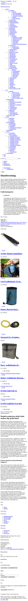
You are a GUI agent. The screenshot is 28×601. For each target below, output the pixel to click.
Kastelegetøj (12, 65)
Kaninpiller (12, 121)
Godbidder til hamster (15, 138)
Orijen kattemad (16, 95)
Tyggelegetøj (13, 60)
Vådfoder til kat (14, 96)
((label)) (2, 575)
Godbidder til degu (14, 141)
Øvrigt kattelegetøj (14, 114)
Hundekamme (16, 73)
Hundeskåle (12, 29)
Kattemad (10, 91)
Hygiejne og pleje (12, 68)
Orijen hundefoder (17, 14)
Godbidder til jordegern (15, 145)
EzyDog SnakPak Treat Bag (11, 404)
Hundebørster (16, 72)
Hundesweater (16, 40)
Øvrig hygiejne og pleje (15, 88)
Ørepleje (12, 80)
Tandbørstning (13, 77)
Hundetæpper (13, 56)
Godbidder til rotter (14, 142)
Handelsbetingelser (8, 516)
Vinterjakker (15, 41)
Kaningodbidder (10, 122)
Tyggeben (12, 24)
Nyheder (6, 508)
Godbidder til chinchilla (15, 139)
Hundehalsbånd (13, 32)
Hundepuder (12, 55)
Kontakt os (6, 521)
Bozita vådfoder (16, 18)
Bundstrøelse (13, 125)
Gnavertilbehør (11, 146)
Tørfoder (13, 11)
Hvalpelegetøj (13, 67)
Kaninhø (12, 119)
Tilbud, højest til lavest (6, 222)
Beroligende (12, 87)
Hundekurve (12, 53)
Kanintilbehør (11, 123)
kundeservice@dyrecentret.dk (17, 549)
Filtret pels (15, 76)
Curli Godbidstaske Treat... (11, 282)
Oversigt (6, 523)
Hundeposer (12, 84)
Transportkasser (13, 107)
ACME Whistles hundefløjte (11, 254)
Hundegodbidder (12, 21)
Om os (5, 520)
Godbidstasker (16, 48)
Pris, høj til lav (13, 223)
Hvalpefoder (12, 20)
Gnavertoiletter (13, 152)
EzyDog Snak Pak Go (9, 391)
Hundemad (10, 10)
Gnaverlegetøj (10, 153)
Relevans (3, 220)
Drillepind (12, 111)
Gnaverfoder (11, 133)
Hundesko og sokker (17, 37)
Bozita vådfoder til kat (18, 98)
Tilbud (5, 507)
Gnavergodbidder (12, 135)
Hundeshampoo (16, 71)
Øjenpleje (12, 79)
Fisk (5, 156)
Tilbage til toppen (5, 413)
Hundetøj (13, 36)
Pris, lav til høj (6, 223)
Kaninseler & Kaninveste (15, 127)
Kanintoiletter (13, 129)
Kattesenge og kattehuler (15, 104)
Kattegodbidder (10, 99)
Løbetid (11, 86)
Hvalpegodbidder (14, 26)
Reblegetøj (12, 61)
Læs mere (3, 599)
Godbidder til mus (14, 143)
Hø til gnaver (13, 134)
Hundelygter (12, 45)
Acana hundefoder (17, 13)
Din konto (3, 525)
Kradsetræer (12, 103)
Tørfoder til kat (14, 92)
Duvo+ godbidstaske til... (10, 365)
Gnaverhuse (12, 149)
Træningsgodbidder (14, 22)
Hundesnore (12, 33)
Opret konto (6, 533)
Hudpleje (12, 83)
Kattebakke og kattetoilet (15, 102)
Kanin (6, 117)
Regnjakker (15, 42)
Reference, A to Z (21, 223)
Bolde (11, 64)
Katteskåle (12, 106)
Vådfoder (13, 17)
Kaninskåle (12, 126)
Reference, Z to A (5, 225)
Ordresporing (7, 530)
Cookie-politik (7, 519)
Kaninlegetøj (10, 130)
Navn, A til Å (19, 222)
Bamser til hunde (14, 63)
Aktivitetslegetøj (13, 59)
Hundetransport (13, 49)
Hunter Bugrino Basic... (10, 309)
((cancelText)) (4, 567)
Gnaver (6, 131)
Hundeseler (12, 34)
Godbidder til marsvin (15, 137)
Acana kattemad (16, 94)
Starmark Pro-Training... (10, 337)
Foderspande (13, 30)
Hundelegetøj (11, 57)
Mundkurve (12, 51)
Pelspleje (13, 69)
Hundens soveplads (12, 52)
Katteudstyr (10, 100)
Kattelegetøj (11, 110)
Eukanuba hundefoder (18, 16)
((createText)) (11, 577)
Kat (6, 90)
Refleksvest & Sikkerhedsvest (20, 44)
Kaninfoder (10, 118)
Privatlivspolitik (7, 517)
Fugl (5, 154)
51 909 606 (8, 1)
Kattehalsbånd (13, 108)
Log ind (5, 532)
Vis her (3, 250)
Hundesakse (15, 75)
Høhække (12, 150)
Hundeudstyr (11, 28)
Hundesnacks (13, 25)
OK (2, 171)
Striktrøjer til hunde (17, 38)
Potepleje (12, 82)
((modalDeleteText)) (13, 567)
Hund (6, 9)
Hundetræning (14, 46)
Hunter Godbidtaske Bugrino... (12, 378)
